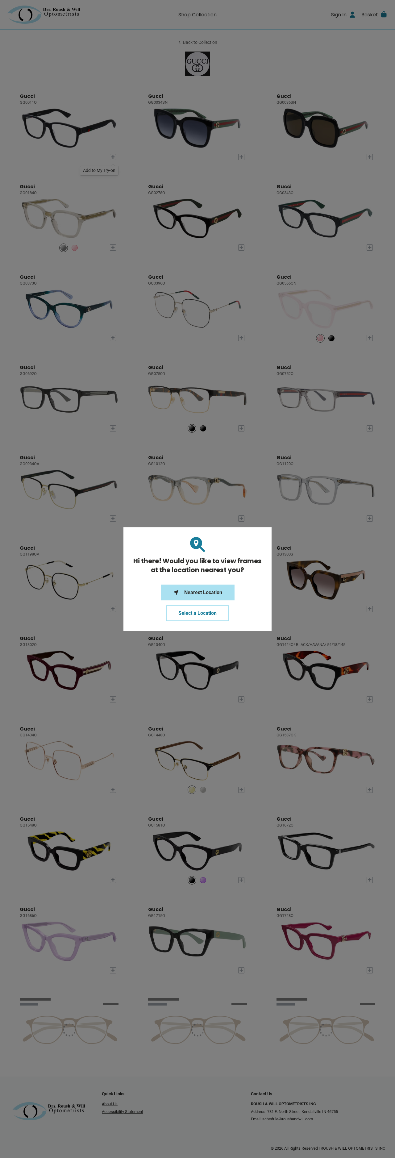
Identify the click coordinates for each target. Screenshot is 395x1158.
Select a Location (197, 613)
